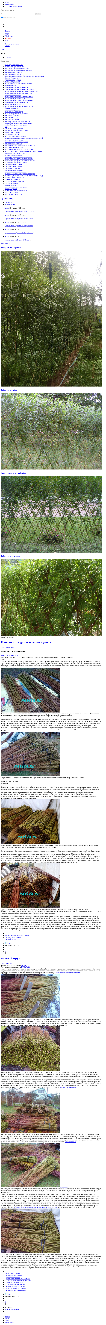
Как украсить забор (12, 134)
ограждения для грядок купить (16, 162)
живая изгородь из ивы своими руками (19, 100)
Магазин (8, 38)
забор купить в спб (11, 117)
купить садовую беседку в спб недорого (19, 149)
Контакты (9, 26)
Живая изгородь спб (12, 108)
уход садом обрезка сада (13, 194)
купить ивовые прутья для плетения (18, 1280)
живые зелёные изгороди (14, 112)
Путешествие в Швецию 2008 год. (17, 240)
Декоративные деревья (13, 80)
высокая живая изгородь (13, 74)
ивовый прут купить (12, 132)
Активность (9, 36)
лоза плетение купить (13, 937)
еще (6, 40)
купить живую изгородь (13, 144)
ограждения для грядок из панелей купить (20, 160)
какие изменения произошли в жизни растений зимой (24, 138)
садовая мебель (10, 185)
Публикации (9, 202)
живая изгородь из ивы (13, 95)
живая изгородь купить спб (14, 104)
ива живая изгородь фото (14, 129)
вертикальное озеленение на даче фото (18, 70)
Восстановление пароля (13, 6)
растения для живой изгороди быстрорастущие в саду (24, 176)
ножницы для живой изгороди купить (18, 157)
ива (6, 127)
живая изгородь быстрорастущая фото (18, 93)
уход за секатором (11, 192)
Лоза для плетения (7, 647)
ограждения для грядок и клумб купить (19, 159)
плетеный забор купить (13, 166)
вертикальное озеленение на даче (16, 68)
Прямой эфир (7, 198)
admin (7, 208)
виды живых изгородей (13, 72)
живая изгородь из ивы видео (15, 98)
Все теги (8, 57)
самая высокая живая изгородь (16, 187)
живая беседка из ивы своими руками (18, 83)
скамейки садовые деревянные (16, 191)
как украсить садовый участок (15, 136)
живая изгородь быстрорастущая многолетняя (21, 91)
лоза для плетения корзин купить (16, 153)
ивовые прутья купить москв (16, 1290)
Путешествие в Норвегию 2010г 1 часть (19, 219)
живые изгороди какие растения (16, 114)
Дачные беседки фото (12, 78)
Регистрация (9, 4)
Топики (7, 31)
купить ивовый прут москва (16, 1288)
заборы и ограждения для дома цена (17, 121)
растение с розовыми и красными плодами (20, 174)
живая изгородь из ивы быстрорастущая (19, 97)
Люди (7, 35)
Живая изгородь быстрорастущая (16, 87)
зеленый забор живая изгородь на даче (18, 123)
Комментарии (10, 204)
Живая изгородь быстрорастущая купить (19, 89)
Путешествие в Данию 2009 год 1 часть (19, 233)
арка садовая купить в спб (14, 65)
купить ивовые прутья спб (15, 1284)
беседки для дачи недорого (14, 67)
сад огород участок (11, 183)
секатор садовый (11, 189)
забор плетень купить (12, 119)
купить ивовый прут (13, 1277)
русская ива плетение (12, 179)
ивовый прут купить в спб (15, 1286)
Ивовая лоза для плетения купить (17, 130)
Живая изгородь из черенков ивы (16, 102)
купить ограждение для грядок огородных (20, 145)
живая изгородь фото (12, 110)
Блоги (7, 33)
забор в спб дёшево (12, 115)
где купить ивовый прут (14, 1282)
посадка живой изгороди (14, 170)
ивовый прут (10, 958)
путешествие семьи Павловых (15, 172)
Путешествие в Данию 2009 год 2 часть (19, 226)
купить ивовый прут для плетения (18, 1279)
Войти (7, 2)
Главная (8, 21)
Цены (7, 24)
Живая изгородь (10, 85)
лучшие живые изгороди (13, 155)
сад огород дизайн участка (14, 181)
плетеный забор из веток (13, 164)
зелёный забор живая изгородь (16, 125)
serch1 (10, 944)
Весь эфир (4, 243)
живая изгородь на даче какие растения (19, 106)
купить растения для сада (14, 147)
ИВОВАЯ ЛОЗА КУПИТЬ (11, 655)
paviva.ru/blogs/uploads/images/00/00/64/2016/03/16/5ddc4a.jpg (35, 1207)
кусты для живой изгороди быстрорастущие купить (23, 151)
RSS (10, 243)
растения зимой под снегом (14, 177)
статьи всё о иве (6, 963)
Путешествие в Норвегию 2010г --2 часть (19, 211)
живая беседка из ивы (12, 82)
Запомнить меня (9, 18)
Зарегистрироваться (12, 44)
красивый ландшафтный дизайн (16, 142)
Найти (3, 49)
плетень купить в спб (12, 168)
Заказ (7, 29)
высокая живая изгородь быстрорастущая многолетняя (24, 76)
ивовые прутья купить (14, 1275)
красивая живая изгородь (14, 140)
